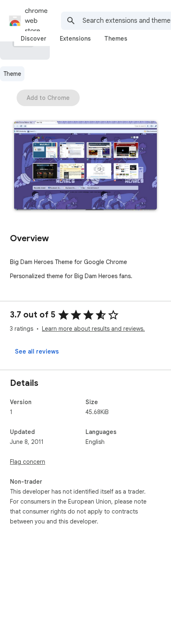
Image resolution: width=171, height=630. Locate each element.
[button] (85, 166)
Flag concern (27, 461)
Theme (12, 74)
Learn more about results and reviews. (93, 328)
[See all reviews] (37, 351)
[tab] (33, 38)
